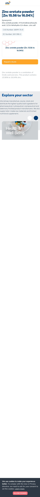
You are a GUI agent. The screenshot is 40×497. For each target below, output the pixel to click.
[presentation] (36, 118)
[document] (20, 487)
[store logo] (7, 3)
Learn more (19, 489)
